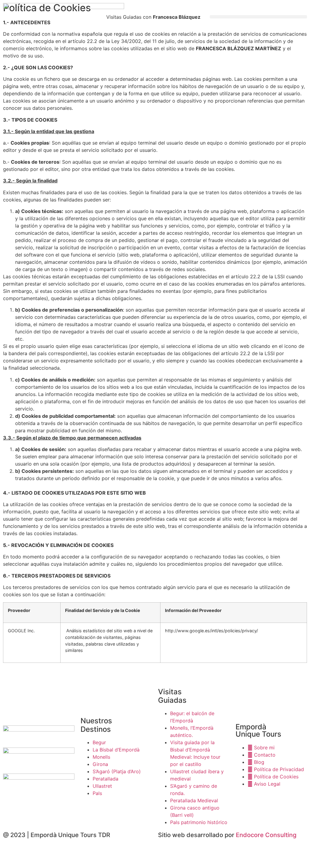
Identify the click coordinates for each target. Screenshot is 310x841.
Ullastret (102, 786)
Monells (101, 757)
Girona (100, 764)
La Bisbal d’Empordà (116, 750)
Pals (97, 793)
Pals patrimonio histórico (198, 822)
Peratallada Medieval (194, 800)
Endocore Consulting (266, 835)
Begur (99, 742)
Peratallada (105, 779)
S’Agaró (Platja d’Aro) (117, 771)
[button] (258, 16)
